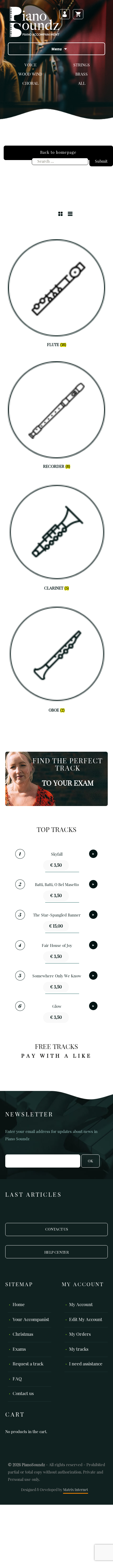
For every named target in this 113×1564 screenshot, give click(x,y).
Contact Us (56, 1229)
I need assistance (85, 1364)
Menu (57, 48)
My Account (81, 1305)
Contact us (23, 1394)
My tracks (78, 1349)
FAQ (17, 1379)
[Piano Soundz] (34, 21)
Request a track (28, 1364)
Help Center (56, 1252)
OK (90, 1161)
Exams (19, 1349)
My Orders (80, 1334)
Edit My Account (85, 1320)
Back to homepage (58, 153)
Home (19, 1305)
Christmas (23, 1334)
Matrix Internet (75, 1490)
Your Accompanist (31, 1320)
